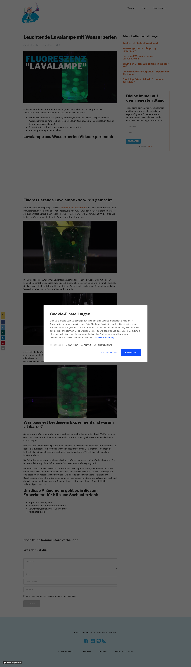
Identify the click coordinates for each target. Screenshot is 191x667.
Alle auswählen (131, 352)
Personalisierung (104, 345)
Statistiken (73, 345)
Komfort (87, 345)
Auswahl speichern (109, 352)
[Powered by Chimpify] (12, 662)
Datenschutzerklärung (104, 338)
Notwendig (58, 345)
